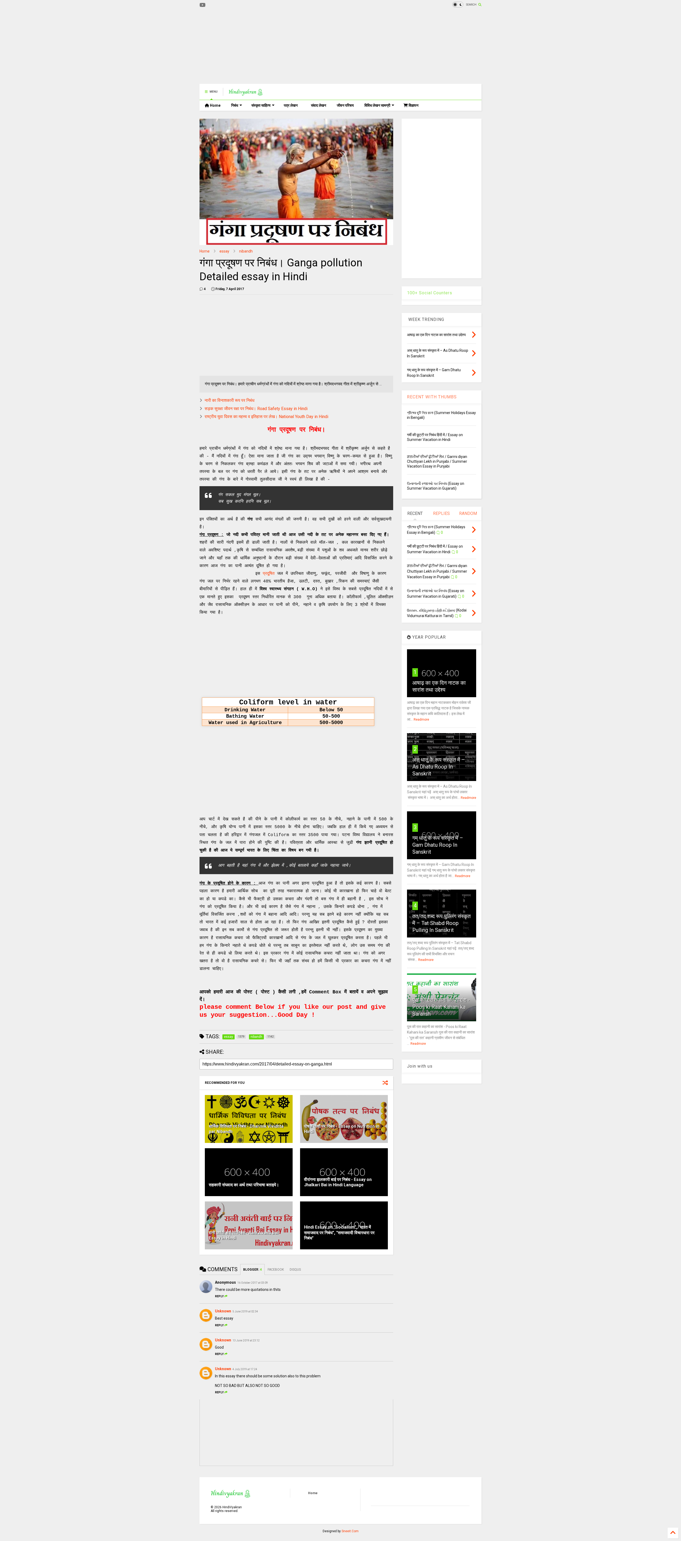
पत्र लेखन (291, 105)
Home (215, 105)
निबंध (234, 105)
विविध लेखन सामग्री (377, 105)
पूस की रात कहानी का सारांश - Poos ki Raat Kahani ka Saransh (441, 1007)
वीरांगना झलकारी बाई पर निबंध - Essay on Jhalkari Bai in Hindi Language (338, 1182)
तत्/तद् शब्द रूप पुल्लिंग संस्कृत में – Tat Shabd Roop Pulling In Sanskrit (441, 923)
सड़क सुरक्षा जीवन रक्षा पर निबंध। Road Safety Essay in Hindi (256, 408)
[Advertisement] (296, 46)
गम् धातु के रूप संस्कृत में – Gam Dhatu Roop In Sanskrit (437, 845)
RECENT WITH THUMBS (432, 396)
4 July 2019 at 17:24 (244, 1369)
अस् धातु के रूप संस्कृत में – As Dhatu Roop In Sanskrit (438, 767)
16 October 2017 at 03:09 (252, 1282)
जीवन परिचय (345, 105)
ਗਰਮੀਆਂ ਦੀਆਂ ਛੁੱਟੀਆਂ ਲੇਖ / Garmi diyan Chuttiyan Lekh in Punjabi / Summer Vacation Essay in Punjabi (437, 461)
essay (224, 251)
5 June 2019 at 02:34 (245, 1311)
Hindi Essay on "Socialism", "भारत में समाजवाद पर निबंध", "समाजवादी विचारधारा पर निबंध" (339, 1233)
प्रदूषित (269, 573)
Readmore (421, 719)
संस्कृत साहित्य (261, 105)
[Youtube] (203, 5)
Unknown (223, 1311)
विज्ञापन (413, 105)
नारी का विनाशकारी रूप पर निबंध (229, 400)
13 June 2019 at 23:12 (246, 1340)
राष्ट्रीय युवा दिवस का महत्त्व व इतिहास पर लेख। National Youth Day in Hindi (266, 416)
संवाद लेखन (318, 105)
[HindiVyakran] (246, 93)
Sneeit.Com (350, 1531)
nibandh (246, 251)
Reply (219, 1296)
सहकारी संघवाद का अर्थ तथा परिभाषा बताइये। (244, 1184)
